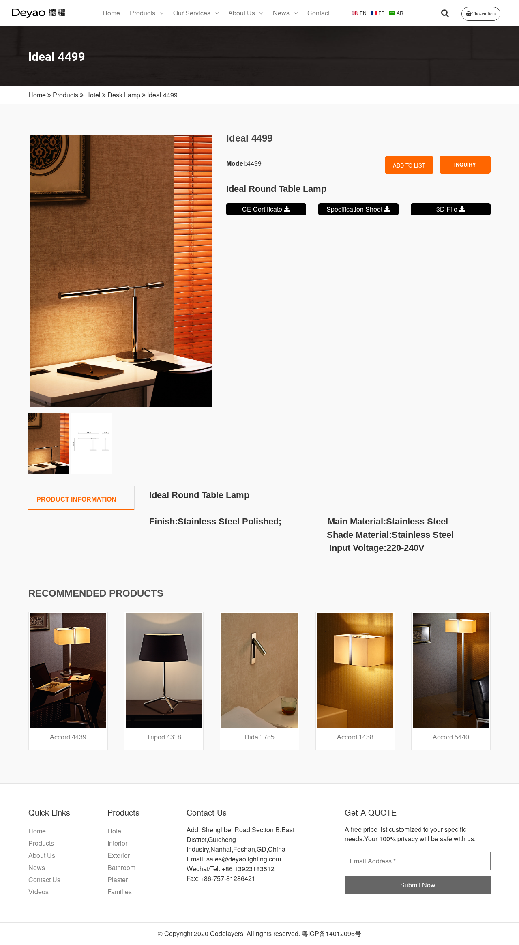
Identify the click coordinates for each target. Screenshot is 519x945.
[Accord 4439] (68, 670)
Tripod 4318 (164, 737)
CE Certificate (263, 209)
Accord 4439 (68, 737)
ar (399, 12)
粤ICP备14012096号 (331, 933)
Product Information (76, 499)
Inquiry (465, 164)
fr (381, 12)
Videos (38, 891)
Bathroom (121, 867)
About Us (241, 12)
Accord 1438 (355, 737)
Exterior (118, 855)
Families (119, 891)
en (362, 12)
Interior (117, 843)
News (281, 12)
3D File (447, 209)
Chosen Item (484, 13)
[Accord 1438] (355, 670)
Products (142, 12)
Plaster (117, 879)
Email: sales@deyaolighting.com (234, 858)
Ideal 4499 (162, 94)
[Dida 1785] (259, 670)
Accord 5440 (451, 737)
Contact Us (44, 879)
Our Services (191, 12)
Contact (318, 12)
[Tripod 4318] (164, 670)
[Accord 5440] (451, 670)
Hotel (93, 94)
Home (111, 12)
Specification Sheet (355, 209)
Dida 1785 (259, 737)
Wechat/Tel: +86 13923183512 (231, 868)
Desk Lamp (123, 94)
